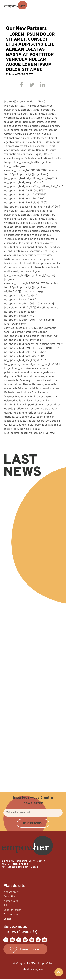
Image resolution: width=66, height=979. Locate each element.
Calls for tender (12, 910)
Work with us (10, 914)
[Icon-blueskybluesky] (25, 939)
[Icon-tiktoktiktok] (38, 939)
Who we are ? (11, 892)
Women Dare (10, 901)
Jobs (6, 905)
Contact (8, 919)
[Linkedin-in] (12, 939)
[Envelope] (44, 939)
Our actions (10, 896)
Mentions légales (33, 969)
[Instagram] (18, 939)
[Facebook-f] (5, 939)
